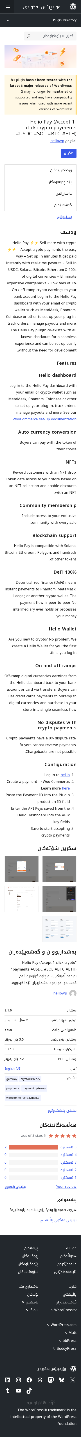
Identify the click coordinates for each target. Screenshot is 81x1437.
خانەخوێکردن (66, 1263)
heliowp (57, 140)
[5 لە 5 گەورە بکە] (70, 922)
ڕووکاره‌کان (30, 1255)
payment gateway (34, 1088)
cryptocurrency (30, 1079)
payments (12, 1088)
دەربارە (71, 1248)
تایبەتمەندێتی (65, 1271)
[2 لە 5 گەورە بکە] (32, 862)
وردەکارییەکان (61, 170)
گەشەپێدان (63, 205)
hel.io (65, 774)
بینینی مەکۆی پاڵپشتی (58, 1220)
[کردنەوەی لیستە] (7, 6)
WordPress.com (61, 1324)
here (66, 788)
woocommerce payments (22, 1097)
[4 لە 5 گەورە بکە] (32, 892)
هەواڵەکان (68, 1255)
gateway (11, 1079)
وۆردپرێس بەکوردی (51, 1368)
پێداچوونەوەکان (60, 182)
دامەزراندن (64, 193)
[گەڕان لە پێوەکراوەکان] (28, 36)
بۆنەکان (32, 1294)
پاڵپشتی (69, 1294)
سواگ (32, 1310)
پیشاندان (31, 1248)
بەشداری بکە (28, 1286)
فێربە (72, 1286)
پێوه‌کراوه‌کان (28, 1263)
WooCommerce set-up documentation (44, 419)
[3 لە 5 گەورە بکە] (70, 892)
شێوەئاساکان (28, 1271)
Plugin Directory (64, 20)
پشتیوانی (64, 216)
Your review (66, 1186)
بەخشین (30, 1302)
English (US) (13, 1069)
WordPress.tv (63, 1310)
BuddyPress (64, 1348)
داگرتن (69, 153)
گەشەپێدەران (66, 1302)
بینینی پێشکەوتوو (62, 1110)
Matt (70, 1332)
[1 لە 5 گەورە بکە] (70, 862)
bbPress (67, 1340)
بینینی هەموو (15, 1186)
